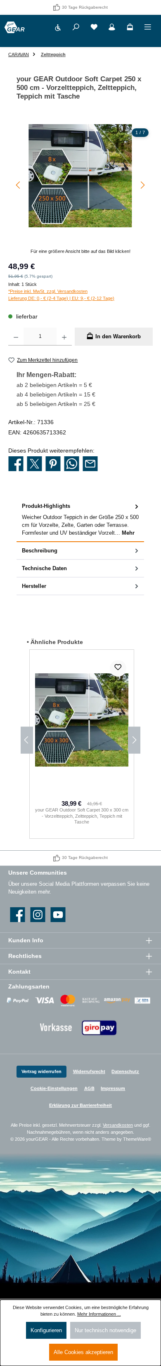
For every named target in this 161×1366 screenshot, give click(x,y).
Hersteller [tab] (34, 586)
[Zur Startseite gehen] (14, 27)
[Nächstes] (142, 185)
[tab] (80, 520)
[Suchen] (76, 28)
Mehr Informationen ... (99, 1314)
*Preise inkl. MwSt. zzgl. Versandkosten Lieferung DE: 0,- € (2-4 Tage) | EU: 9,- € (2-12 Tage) (61, 295)
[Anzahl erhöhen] (64, 337)
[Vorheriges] (18, 185)
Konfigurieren (46, 1330)
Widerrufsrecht (89, 1071)
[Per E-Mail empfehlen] (90, 464)
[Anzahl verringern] (16, 337)
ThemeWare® (137, 1139)
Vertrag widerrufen (41, 1071)
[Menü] (148, 28)
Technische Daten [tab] (44, 568)
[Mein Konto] (112, 28)
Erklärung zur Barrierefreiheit (80, 1105)
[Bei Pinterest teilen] (53, 464)
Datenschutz (125, 1071)
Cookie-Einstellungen (54, 1088)
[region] (80, 189)
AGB (89, 1088)
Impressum (113, 1088)
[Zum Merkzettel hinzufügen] (118, 668)
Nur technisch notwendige (105, 1330)
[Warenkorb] (130, 28)
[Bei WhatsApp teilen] (71, 464)
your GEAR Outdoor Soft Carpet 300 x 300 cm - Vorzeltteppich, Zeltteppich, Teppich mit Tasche (81, 815)
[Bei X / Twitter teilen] (34, 464)
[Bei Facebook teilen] (16, 464)
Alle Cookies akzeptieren (83, 1352)
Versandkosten (118, 1125)
